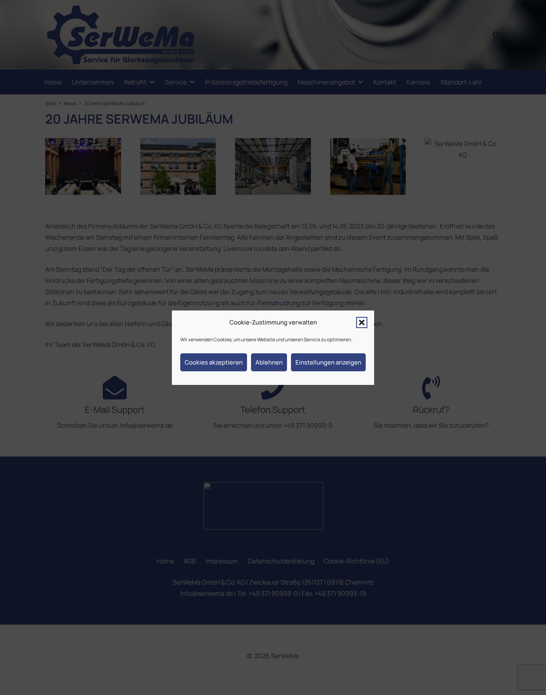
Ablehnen (269, 362)
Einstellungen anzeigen (328, 362)
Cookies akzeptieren (214, 362)
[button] (362, 322)
